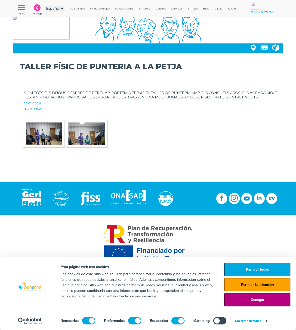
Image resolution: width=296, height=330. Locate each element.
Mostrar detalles (248, 321)
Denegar (257, 300)
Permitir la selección (257, 285)
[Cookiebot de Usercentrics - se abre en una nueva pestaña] (30, 321)
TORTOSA (32, 109)
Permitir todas (257, 269)
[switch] (134, 320)
